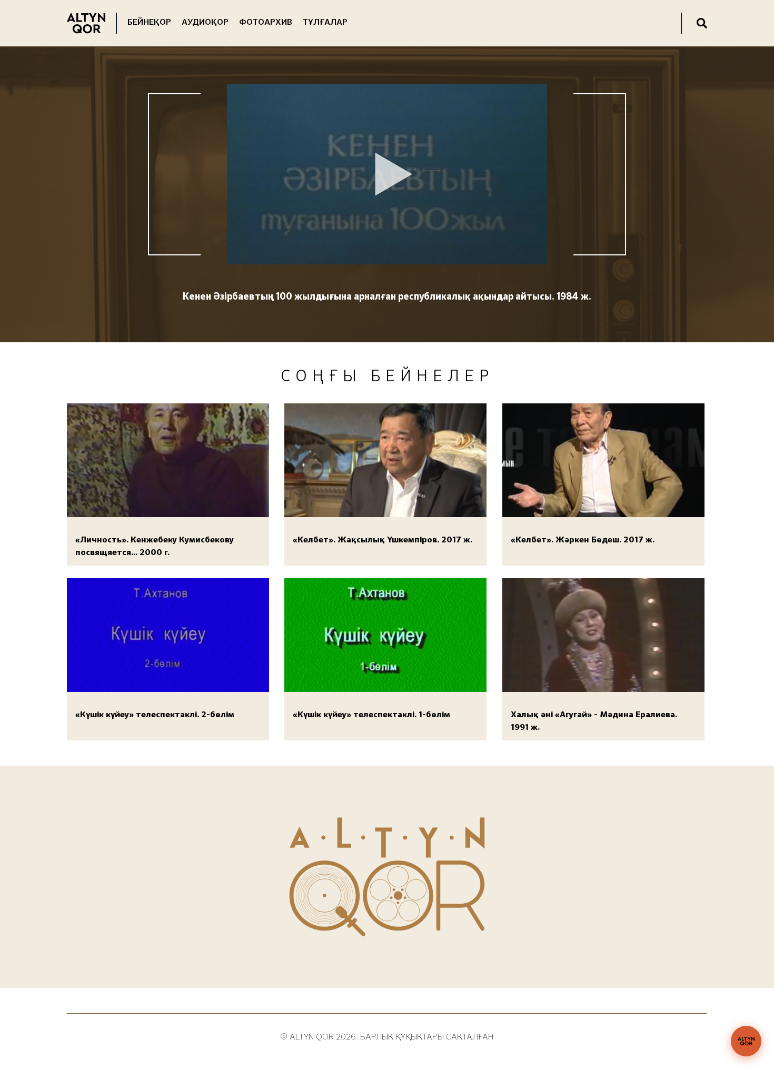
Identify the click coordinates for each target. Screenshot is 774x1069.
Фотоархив (265, 22)
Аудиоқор (205, 22)
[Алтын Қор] (746, 1041)
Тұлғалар (325, 22)
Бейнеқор (149, 22)
